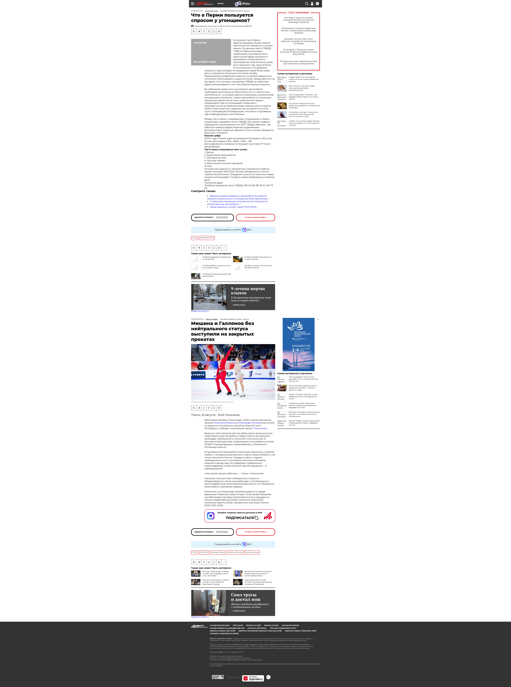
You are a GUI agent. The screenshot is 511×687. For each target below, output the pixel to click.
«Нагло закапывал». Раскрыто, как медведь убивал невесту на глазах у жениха (304, 97)
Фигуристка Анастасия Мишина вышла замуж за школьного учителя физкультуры (258, 573)
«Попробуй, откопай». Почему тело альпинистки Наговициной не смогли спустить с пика (303, 114)
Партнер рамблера (232, 677)
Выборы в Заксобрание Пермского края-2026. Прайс (260, 631)
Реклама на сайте (253, 625)
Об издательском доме (220, 625)
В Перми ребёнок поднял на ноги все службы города (217, 267)
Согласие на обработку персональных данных (226, 656)
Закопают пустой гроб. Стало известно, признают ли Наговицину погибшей (298, 41)
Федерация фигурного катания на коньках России (212, 402)
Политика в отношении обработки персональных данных (230, 658)
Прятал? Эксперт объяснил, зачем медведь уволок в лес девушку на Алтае (303, 396)
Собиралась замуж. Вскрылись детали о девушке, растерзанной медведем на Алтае (302, 405)
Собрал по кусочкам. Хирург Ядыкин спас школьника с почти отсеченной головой (304, 123)
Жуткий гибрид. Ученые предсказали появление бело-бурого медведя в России (304, 423)
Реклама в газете (271, 625)
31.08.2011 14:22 (197, 11)
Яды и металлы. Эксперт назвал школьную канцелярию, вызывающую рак (302, 88)
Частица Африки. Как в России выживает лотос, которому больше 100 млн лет (303, 379)
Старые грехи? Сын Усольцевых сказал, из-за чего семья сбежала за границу (304, 79)
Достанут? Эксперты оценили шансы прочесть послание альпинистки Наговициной (304, 414)
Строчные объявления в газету (283, 628)
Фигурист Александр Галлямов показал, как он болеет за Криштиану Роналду (216, 582)
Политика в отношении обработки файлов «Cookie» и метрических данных (236, 660)
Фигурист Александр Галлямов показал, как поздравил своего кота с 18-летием (216, 573)
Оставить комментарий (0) (256, 217)
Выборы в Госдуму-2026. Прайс (222, 631)
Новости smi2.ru (200, 311)
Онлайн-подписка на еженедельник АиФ (227, 628)
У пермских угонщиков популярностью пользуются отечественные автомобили (237, 202)
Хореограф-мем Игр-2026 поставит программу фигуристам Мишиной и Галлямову (258, 582)
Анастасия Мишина (225, 423)
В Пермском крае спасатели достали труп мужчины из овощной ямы (298, 62)
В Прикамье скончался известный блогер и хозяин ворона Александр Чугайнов (298, 30)
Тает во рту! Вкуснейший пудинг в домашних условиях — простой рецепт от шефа (303, 388)
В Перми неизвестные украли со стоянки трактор (258, 258)
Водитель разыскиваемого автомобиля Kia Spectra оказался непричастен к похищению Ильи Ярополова (237, 197)
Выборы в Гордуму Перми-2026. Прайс (300, 631)
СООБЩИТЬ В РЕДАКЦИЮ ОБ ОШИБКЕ (224, 633)
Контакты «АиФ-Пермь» (257, 628)
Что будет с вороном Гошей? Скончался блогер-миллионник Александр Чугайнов (298, 20)
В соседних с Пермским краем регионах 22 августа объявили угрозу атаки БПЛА (298, 52)
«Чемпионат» (260, 428)
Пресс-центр (238, 625)
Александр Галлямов (250, 423)
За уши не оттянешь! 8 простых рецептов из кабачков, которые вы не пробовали (304, 105)
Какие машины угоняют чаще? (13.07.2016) (233, 207)
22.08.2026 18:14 (197, 319)
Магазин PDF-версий (290, 625)
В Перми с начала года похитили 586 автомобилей (258, 267)
